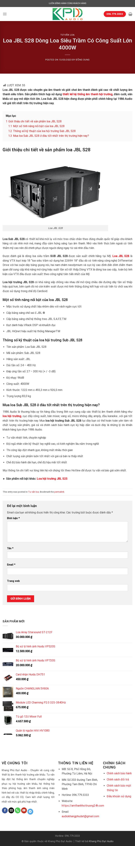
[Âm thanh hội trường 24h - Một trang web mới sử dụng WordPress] (67, 14)
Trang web (13, 581)
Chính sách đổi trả (118, 779)
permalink (59, 491)
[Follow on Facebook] (5, 810)
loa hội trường (12, 416)
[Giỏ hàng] (130, 14)
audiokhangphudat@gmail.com (80, 816)
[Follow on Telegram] (30, 812)
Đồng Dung (83, 59)
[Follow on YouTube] (24, 810)
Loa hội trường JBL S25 (52, 478)
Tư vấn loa (67, 34)
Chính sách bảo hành (119, 773)
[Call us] (18, 810)
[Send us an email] (11, 810)
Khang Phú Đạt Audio (101, 841)
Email (11, 564)
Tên (10, 548)
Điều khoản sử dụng (119, 796)
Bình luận (13, 518)
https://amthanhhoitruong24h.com (83, 805)
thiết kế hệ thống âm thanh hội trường (87, 94)
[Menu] (5, 14)
